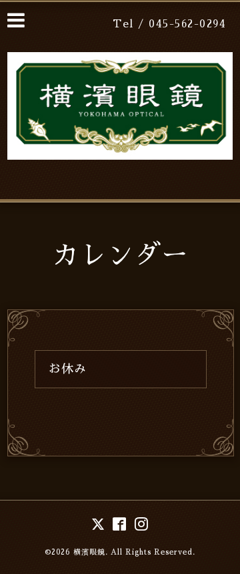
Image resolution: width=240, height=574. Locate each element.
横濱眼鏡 (89, 552)
